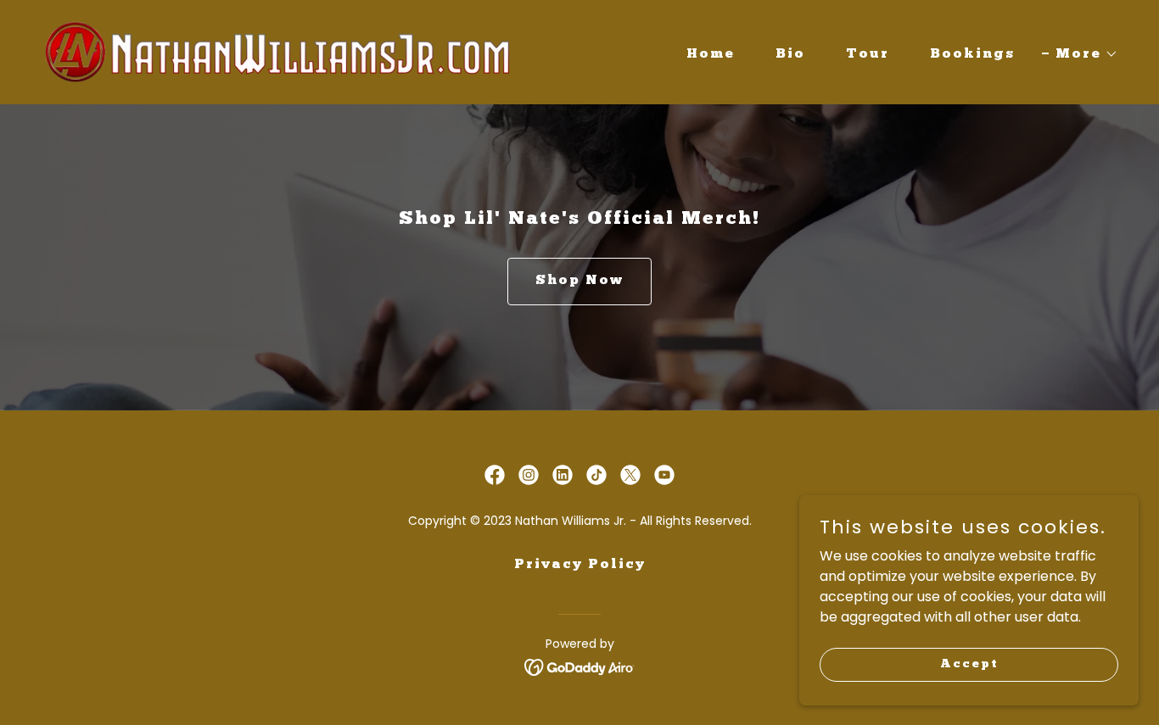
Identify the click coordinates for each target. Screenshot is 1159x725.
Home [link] (710, 54)
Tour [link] (867, 54)
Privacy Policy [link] (580, 565)
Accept (969, 663)
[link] (277, 51)
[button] (1080, 54)
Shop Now (579, 280)
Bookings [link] (972, 54)
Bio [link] (790, 54)
